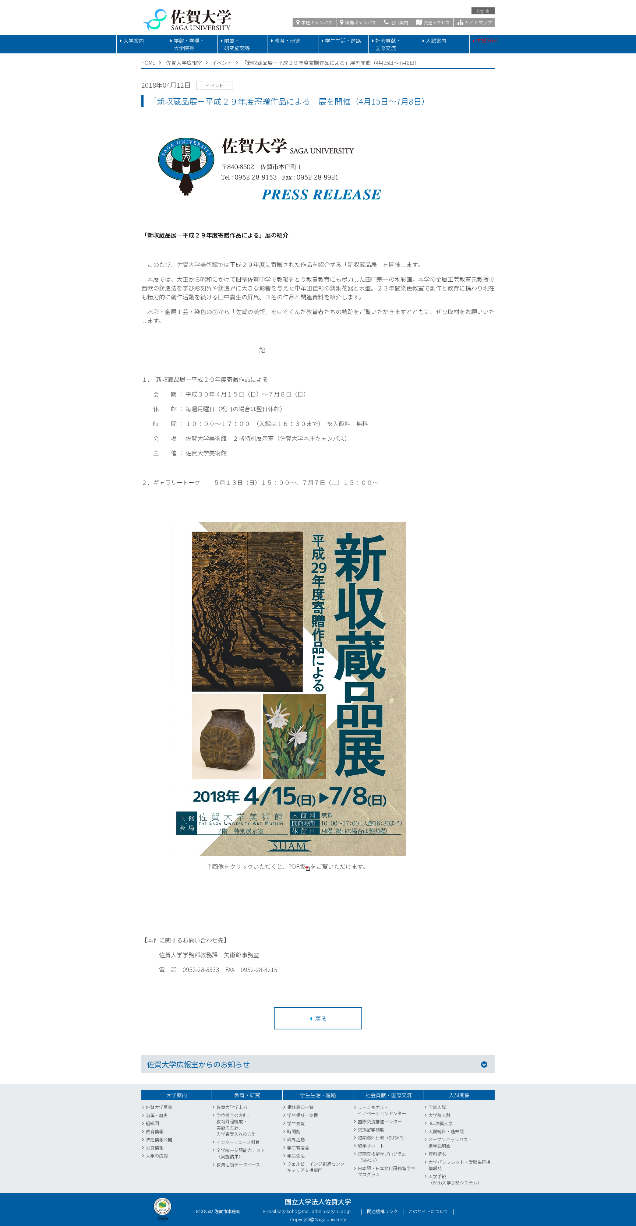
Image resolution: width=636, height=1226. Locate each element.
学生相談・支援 (302, 1115)
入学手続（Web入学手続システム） (455, 1179)
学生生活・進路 (343, 40)
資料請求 (437, 1154)
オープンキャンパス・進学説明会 (450, 1142)
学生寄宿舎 (298, 1147)
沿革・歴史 (157, 1115)
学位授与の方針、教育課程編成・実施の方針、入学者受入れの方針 (236, 1124)
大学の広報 (157, 1155)
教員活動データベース (238, 1164)
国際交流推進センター (380, 1121)
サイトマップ (478, 22)
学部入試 (437, 1107)
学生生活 (296, 1155)
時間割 (293, 1131)
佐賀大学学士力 (231, 1107)
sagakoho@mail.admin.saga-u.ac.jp (314, 1211)
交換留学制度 (371, 1129)
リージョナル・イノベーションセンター (382, 1110)
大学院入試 (439, 1115)
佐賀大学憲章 (159, 1107)
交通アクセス (436, 22)
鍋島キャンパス (360, 22)
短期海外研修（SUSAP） (382, 1137)
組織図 (152, 1123)
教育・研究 (287, 40)
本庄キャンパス (316, 22)
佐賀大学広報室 (184, 62)
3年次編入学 (440, 1123)
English (483, 11)
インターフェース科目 (238, 1142)
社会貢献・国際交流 (388, 44)
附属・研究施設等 (237, 44)
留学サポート (371, 1145)
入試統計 (437, 1131)
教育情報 (154, 1131)
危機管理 (486, 40)
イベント (222, 62)
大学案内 (133, 40)
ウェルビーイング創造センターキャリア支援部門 (318, 1166)
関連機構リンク (382, 1211)
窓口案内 (398, 22)
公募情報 (154, 1147)
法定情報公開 (159, 1139)
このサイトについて (428, 1211)
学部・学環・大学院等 (189, 44)
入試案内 (436, 40)
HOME (148, 62)
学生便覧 (296, 1123)
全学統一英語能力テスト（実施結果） (240, 1153)
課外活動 (296, 1139)
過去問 (457, 1131)
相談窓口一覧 (300, 1107)
